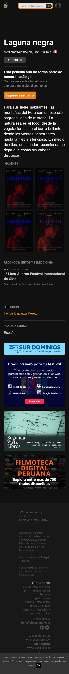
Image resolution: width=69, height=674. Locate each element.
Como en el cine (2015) (33, 520)
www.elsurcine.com (38, 648)
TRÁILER (16, 60)
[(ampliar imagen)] (19, 188)
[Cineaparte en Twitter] (47, 627)
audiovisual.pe (41, 536)
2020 (37, 52)
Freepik (45, 557)
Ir (48, 6)
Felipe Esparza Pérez (20, 313)
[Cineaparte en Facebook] (41, 627)
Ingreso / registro (20, 95)
